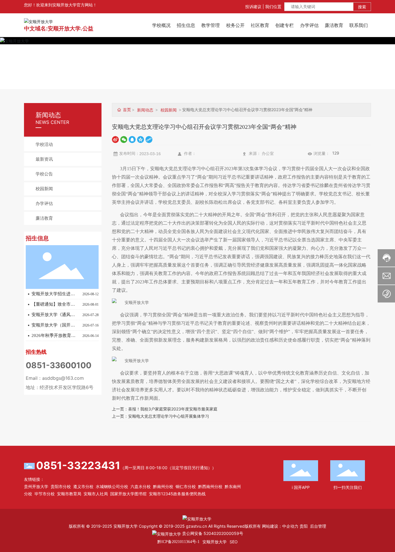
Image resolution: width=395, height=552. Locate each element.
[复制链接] (148, 139)
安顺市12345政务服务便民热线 (177, 493)
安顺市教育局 (69, 493)
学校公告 (44, 174)
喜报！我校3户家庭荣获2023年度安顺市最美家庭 (172, 408)
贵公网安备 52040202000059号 (212, 533)
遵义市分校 (83, 486)
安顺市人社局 (96, 493)
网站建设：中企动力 (280, 526)
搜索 (362, 6)
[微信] (123, 139)
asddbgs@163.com (63, 378)
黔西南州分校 (210, 486)
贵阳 (304, 526)
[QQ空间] (140, 139)
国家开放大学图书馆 (128, 493)
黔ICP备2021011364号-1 (178, 542)
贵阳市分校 (61, 486)
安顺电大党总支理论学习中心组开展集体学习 (168, 416)
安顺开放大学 (214, 541)
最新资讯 (44, 159)
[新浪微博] (115, 139)
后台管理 (318, 526)
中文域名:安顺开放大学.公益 (58, 28)
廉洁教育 (44, 218)
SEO (234, 541)
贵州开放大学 (36, 486)
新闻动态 (145, 109)
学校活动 (44, 144)
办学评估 (44, 203)
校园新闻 (44, 188)
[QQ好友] (132, 139)
